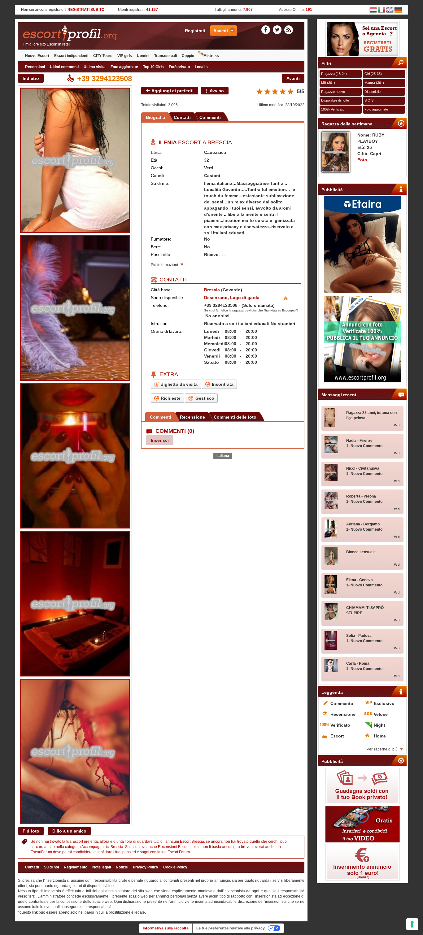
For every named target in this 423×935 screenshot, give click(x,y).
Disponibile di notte (335, 100)
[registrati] (362, 39)
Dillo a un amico (69, 830)
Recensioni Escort (173, 847)
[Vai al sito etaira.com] (362, 244)
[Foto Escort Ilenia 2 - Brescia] (75, 308)
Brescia (219, 142)
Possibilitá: (161, 254)
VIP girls (124, 56)
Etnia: (156, 152)
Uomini (143, 56)
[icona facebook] (266, 29)
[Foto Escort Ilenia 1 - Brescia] (75, 160)
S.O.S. (369, 100)
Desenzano (216, 297)
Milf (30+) (328, 83)
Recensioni (35, 67)
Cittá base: (161, 289)
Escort (77, 841)
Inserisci (160, 440)
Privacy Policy (145, 867)
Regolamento (75, 867)
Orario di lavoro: (166, 331)
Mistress (211, 56)
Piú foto (31, 830)
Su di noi (51, 867)
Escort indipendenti (71, 56)
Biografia (155, 117)
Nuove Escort (37, 56)
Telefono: (160, 305)
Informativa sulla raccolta (166, 928)
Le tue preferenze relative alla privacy (230, 928)
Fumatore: (161, 239)
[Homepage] (90, 33)
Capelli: (158, 175)
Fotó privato (179, 67)
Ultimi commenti (64, 67)
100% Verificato (332, 109)
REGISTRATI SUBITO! (87, 9)
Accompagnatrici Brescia (102, 847)
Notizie (122, 867)
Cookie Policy (175, 867)
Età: (155, 160)
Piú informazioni (164, 265)
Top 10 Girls (153, 67)
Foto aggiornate (124, 67)
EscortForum (41, 852)
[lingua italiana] (381, 9)
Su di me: (160, 183)
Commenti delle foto (235, 417)
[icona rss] (288, 29)
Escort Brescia (192, 841)
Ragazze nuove (333, 92)
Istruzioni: (160, 323)
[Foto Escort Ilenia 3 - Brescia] (75, 455)
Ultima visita (95, 67)
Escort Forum (179, 852)
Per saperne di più (382, 749)
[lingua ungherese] (373, 9)
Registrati (195, 30)
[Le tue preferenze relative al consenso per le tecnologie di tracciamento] (412, 924)
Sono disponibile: (167, 297)
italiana (222, 456)
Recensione (192, 417)
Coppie (188, 56)
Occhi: (157, 167)
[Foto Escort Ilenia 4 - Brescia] (75, 603)
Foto (362, 159)
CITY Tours (102, 56)
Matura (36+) (374, 83)
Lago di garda (244, 297)
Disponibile (372, 92)
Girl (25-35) (373, 74)
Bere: (156, 246)
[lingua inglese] (390, 9)
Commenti (210, 117)
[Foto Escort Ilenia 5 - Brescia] (75, 751)
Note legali (101, 867)
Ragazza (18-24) (334, 74)
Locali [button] (200, 67)
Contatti (182, 117)
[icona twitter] (278, 29)
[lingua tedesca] (398, 9)
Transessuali (165, 56)
